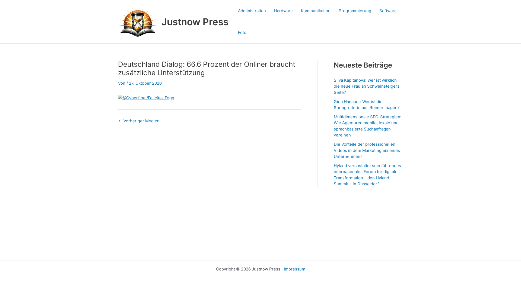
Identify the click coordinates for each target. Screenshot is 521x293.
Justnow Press (194, 21)
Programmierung (355, 10)
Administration (252, 10)
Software (388, 10)
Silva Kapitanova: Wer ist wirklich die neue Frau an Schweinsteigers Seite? (366, 86)
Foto (242, 32)
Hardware (283, 10)
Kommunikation (316, 10)
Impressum (294, 269)
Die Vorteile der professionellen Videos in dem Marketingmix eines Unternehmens (367, 150)
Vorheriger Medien (139, 121)
